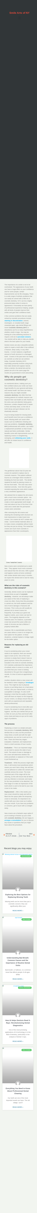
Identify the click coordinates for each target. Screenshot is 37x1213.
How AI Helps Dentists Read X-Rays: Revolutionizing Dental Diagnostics (17, 1022)
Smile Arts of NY (19, 12)
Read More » (18, 910)
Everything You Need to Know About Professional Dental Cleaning (18, 1090)
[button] (19, 17)
